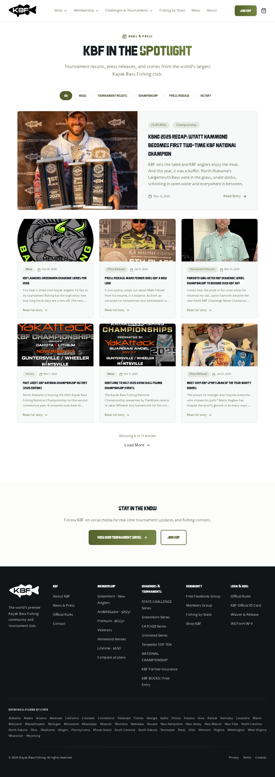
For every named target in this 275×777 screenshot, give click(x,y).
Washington (236, 730)
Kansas (212, 718)
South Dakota (147, 730)
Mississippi (89, 724)
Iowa (201, 718)
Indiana (189, 718)
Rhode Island (102, 730)
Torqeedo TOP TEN (157, 645)
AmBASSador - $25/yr (114, 612)
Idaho (164, 718)
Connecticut (106, 718)
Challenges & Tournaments (126, 11)
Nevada (152, 724)
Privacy (234, 757)
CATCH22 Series (154, 627)
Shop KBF (193, 624)
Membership (84, 11)
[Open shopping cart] (263, 10)
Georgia (152, 718)
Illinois (176, 718)
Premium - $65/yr (110, 621)
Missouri (106, 724)
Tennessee (167, 730)
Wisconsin (16, 736)
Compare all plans (111, 658)
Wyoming (33, 736)
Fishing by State (172, 11)
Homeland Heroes (111, 639)
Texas (181, 730)
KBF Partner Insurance (160, 669)
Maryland (15, 724)
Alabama (15, 718)
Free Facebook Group (203, 597)
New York (231, 724)
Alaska (28, 718)
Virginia (219, 730)
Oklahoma (48, 730)
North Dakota (18, 730)
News (195, 11)
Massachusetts (35, 724)
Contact (59, 624)
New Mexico (213, 724)
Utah (192, 730)
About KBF (61, 597)
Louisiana (242, 718)
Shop (58, 11)
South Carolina (125, 730)
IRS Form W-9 (242, 624)
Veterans (104, 630)
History (206, 96)
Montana (121, 724)
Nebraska (137, 724)
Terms (247, 757)
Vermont (204, 730)
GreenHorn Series (156, 617)
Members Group (199, 606)
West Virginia (257, 730)
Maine (257, 718)
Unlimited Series (155, 636)
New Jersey (193, 724)
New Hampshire (172, 724)
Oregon (63, 730)
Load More (134, 445)
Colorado (88, 718)
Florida (138, 718)
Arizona (41, 718)
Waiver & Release (245, 615)
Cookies (260, 757)
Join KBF (245, 11)
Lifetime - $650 (109, 649)
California (72, 718)
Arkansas (56, 718)
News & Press (64, 606)
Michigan (54, 724)
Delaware (124, 718)
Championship (148, 96)
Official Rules (63, 615)
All (66, 96)
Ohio (34, 730)
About (212, 11)
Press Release (179, 96)
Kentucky (226, 718)
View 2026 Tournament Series (119, 537)
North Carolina (251, 724)
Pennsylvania (80, 730)
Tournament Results (112, 96)
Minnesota (71, 724)
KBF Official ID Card (246, 606)
